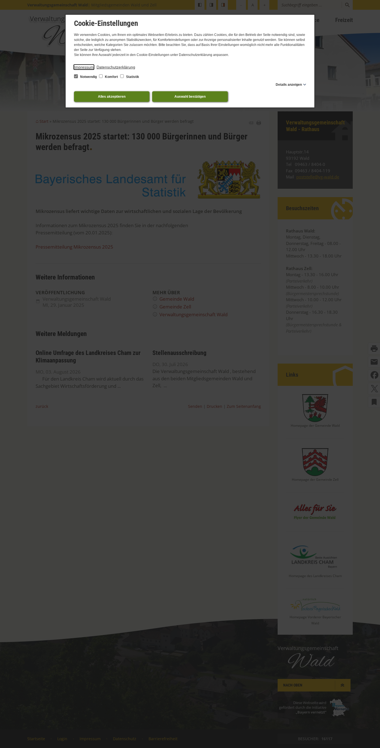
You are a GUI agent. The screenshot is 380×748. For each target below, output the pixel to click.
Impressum (84, 67)
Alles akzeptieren (111, 97)
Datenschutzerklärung (116, 67)
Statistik (132, 77)
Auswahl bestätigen (190, 97)
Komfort (111, 77)
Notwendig (88, 77)
